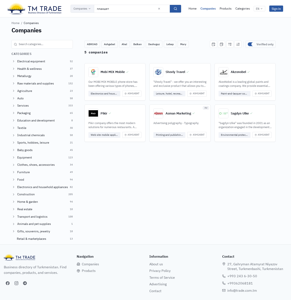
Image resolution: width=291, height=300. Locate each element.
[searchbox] (42, 44)
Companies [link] (31, 23)
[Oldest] (221, 44)
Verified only (265, 44)
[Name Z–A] (238, 44)
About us (156, 264)
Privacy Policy (160, 271)
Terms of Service (162, 277)
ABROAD (92, 44)
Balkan (137, 44)
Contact (155, 291)
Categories (242, 8)
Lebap (170, 44)
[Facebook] (8, 283)
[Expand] (14, 61)
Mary (183, 44)
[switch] (251, 44)
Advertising (158, 284)
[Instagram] (16, 283)
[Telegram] (25, 283)
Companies (80, 8)
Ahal (124, 44)
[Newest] (213, 44)
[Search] (175, 9)
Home (193, 8)
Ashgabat (109, 44)
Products (226, 8)
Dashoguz (154, 44)
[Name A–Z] (229, 44)
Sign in (276, 9)
